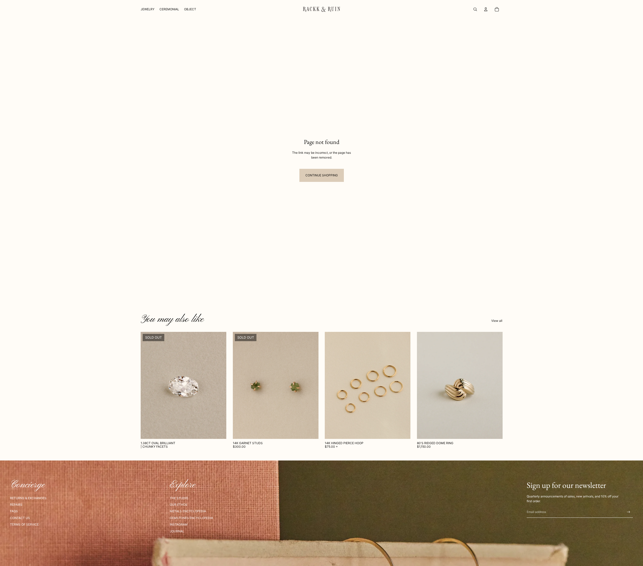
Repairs (16, 504)
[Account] (485, 9)
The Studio (179, 498)
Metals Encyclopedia (188, 511)
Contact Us (20, 518)
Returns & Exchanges (28, 498)
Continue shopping (321, 175)
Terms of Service (24, 524)
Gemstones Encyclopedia (191, 518)
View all (496, 321)
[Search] (475, 9)
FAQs (14, 511)
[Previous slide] (240, 385)
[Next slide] (310, 385)
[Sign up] (628, 512)
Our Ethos (178, 504)
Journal (177, 531)
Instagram (179, 524)
